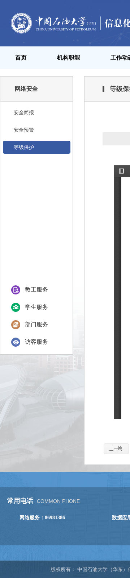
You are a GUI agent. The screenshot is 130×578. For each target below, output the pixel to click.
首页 (21, 57)
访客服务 (36, 342)
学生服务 (36, 307)
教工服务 (36, 289)
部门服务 (36, 324)
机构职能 (68, 57)
